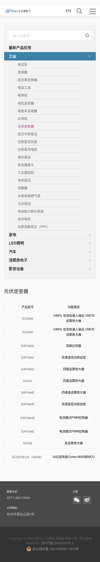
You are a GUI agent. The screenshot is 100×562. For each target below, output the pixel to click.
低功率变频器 (27, 79)
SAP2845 (27, 432)
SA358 (27, 443)
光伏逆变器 (26, 126)
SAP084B (27, 393)
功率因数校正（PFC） (34, 226)
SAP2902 (27, 369)
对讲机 (22, 118)
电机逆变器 (26, 103)
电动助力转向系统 (31, 211)
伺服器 (22, 187)
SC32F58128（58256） (27, 457)
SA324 (27, 381)
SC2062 (27, 332)
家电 (12, 234)
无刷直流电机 (27, 149)
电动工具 (24, 87)
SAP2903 (27, 346)
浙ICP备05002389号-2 (57, 543)
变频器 (22, 72)
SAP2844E (27, 418)
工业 (12, 56)
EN (68, 10)
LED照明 (16, 243)
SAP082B (27, 404)
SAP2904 (27, 358)
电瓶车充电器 (27, 110)
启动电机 (24, 218)
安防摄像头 (26, 164)
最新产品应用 (20, 47)
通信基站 (24, 157)
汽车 (12, 251)
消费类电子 (18, 260)
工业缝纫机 (26, 172)
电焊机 (22, 95)
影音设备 (16, 268)
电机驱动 (24, 180)
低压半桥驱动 (27, 133)
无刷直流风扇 (27, 141)
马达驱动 (24, 203)
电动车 (22, 64)
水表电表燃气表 (29, 195)
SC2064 (27, 319)
